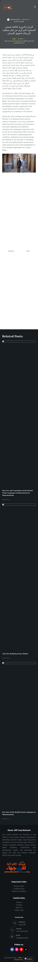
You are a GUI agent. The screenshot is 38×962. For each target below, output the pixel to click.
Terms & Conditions (19, 891)
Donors (19, 902)
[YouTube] (21, 949)
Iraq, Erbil (22, 925)
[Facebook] (12, 949)
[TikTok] (26, 949)
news (22, 21)
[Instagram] (17, 949)
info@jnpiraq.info (22, 938)
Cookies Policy (19, 889)
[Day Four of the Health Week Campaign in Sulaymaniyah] (19, 735)
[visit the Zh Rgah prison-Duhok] (19, 577)
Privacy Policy (19, 886)
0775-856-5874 (22, 931)
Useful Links (19, 910)
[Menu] (35, 7)
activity (17, 21)
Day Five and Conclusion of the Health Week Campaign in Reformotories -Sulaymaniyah (17, 493)
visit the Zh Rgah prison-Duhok (15, 654)
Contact (19, 905)
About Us (19, 907)
